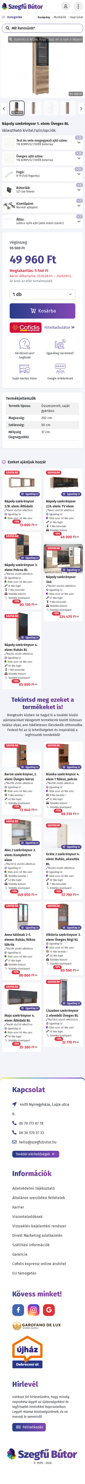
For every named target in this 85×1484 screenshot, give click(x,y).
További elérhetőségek (33, 1154)
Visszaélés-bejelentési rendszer (39, 1226)
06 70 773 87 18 (31, 1123)
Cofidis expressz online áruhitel (39, 1264)
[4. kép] (68, 108)
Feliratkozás (32, 1427)
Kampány (44, 17)
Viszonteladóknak (27, 1216)
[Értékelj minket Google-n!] (49, 1310)
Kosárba (46, 311)
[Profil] (65, 6)
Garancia (19, 1254)
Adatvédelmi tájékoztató (33, 1188)
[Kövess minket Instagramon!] (33, 1310)
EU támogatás (24, 1273)
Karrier (18, 1207)
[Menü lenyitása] (78, 6)
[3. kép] (51, 108)
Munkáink (60, 17)
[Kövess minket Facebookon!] (18, 1310)
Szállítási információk (31, 1245)
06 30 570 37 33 (31, 1132)
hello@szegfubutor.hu (37, 1142)
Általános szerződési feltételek (38, 1198)
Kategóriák (14, 17)
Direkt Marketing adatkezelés (37, 1235)
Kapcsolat (76, 17)
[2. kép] (34, 108)
